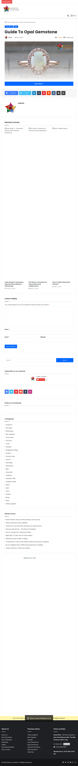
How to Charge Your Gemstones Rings (18, 532)
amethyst (9, 425)
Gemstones (14, 22)
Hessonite (9, 472)
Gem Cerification (7, 740)
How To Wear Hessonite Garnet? (61, 283)
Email (7, 337)
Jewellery (9, 475)
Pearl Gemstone (33, 749)
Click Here (66, 744)
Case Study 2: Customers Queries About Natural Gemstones (14, 284)
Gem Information (7, 737)
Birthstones (9, 431)
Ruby (7, 500)
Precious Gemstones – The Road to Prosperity (21, 529)
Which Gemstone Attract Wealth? (17, 523)
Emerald (8, 447)
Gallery (4, 744)
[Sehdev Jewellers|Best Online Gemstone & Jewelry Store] (11, 8)
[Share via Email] (58, 93)
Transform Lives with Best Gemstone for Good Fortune (24, 526)
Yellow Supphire (33, 735)
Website (43, 337)
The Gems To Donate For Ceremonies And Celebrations (38, 284)
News (8, 485)
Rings (7, 497)
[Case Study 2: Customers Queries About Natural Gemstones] (15, 203)
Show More (38, 84)
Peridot (8, 494)
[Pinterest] (44, 93)
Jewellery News (11, 481)
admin (10, 37)
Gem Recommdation (8, 747)
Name (7, 329)
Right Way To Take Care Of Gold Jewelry (19, 535)
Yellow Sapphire (11, 504)
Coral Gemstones (33, 742)
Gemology (9, 462)
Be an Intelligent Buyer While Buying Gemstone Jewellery (24, 545)
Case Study (10, 437)
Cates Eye (31, 752)
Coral (7, 443)
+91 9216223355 (60, 747)
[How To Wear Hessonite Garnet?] (63, 203)
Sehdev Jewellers (12, 762)
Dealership (5, 742)
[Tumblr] (39, 93)
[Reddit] (49, 93)
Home (8, 22)
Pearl (7, 491)
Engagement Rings (12, 450)
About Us (5, 735)
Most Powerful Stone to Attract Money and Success (23, 519)
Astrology (9, 428)
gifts (7, 469)
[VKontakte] (54, 93)
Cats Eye (9, 440)
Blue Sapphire (10, 434)
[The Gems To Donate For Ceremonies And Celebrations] (39, 203)
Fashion (8, 453)
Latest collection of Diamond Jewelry (18, 548)
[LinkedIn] (34, 93)
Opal (16, 26)
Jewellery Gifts (11, 478)
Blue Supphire (32, 737)
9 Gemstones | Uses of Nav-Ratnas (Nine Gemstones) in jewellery (27, 542)
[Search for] (68, 15)
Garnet (8, 459)
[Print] (63, 93)
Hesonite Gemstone (34, 747)
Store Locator (6, 749)
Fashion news (10, 456)
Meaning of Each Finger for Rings (17, 538)
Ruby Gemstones (33, 744)
